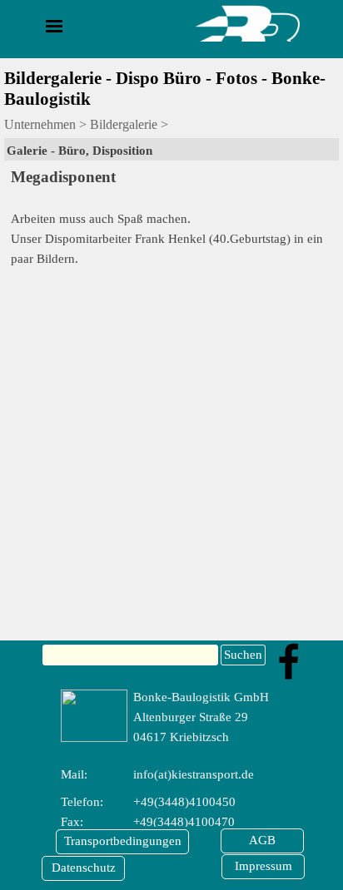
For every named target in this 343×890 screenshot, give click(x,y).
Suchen (243, 654)
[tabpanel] (171, 151)
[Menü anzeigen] (54, 26)
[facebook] (289, 661)
